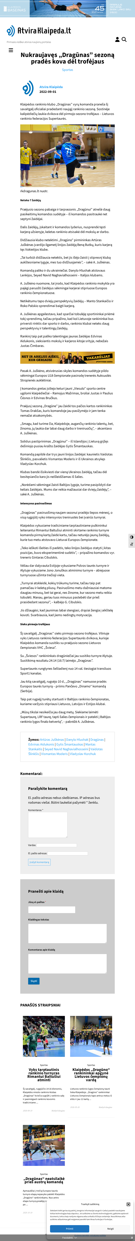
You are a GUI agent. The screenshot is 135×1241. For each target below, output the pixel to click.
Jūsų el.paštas (37, 902)
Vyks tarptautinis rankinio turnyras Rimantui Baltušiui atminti (44, 1075)
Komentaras (35, 810)
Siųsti (34, 981)
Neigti (110, 1229)
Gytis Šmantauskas (69, 744)
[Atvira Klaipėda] (39, 36)
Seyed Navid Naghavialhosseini (66, 749)
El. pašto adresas (37, 853)
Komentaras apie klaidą (41, 949)
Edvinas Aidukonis (41, 744)
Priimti (69, 1229)
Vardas (32, 845)
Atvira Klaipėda (51, 87)
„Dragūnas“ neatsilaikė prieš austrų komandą (44, 1180)
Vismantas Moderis (54, 754)
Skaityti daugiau (58, 1110)
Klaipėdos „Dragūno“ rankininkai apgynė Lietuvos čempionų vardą (91, 1075)
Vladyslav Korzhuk (83, 754)
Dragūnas (97, 739)
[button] (128, 1204)
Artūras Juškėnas (52, 739)
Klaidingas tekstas (38, 919)
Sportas (67, 69)
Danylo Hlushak (77, 739)
